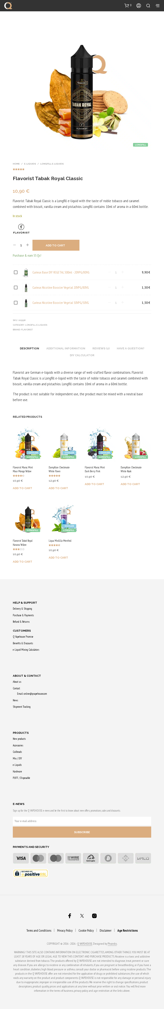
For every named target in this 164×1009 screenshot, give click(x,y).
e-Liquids (30, 164)
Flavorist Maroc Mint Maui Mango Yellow (23, 469)
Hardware (17, 771)
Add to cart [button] (22, 488)
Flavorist (27, 329)
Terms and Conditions (38, 930)
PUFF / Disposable (21, 778)
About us (17, 682)
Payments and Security (31, 847)
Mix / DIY (17, 758)
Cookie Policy (86, 930)
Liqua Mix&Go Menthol (60, 541)
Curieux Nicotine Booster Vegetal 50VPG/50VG (60, 302)
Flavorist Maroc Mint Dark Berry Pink (95, 469)
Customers (22, 630)
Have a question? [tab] (130, 348)
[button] (128, 5)
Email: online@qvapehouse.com (32, 694)
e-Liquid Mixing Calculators (26, 650)
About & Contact (27, 675)
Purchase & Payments (23, 615)
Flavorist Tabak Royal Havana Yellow (22, 542)
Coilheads (17, 752)
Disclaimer (105, 930)
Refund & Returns (21, 622)
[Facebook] (69, 915)
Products (21, 732)
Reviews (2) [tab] (101, 348)
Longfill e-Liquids (52, 164)
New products (19, 739)
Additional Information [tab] (65, 348)
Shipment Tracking (22, 707)
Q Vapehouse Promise (23, 636)
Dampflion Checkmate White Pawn (59, 469)
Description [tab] (29, 348)
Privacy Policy (65, 930)
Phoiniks (112, 944)
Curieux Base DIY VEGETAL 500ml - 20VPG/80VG (60, 272)
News (15, 700)
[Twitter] (82, 915)
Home (16, 164)
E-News (18, 804)
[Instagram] (94, 915)
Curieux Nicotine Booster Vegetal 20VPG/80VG (60, 287)
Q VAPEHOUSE (84, 944)
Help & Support (25, 602)
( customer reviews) (82, 169)
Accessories (18, 745)
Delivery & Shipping (22, 608)
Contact (16, 688)
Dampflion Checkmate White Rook (131, 469)
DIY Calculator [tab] (82, 355)
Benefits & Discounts (23, 643)
